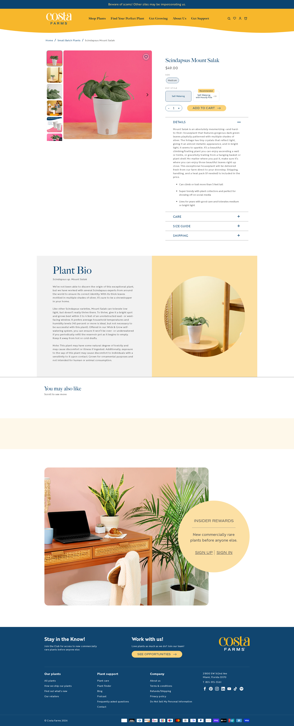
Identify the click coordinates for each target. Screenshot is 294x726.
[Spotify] (241, 689)
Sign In (224, 552)
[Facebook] (205, 689)
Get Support (200, 18)
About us (155, 680)
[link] (58, 18)
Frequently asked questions (113, 701)
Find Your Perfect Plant (127, 18)
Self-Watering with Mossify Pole (206, 96)
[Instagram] (217, 689)
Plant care (103, 680)
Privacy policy (158, 696)
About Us (179, 18)
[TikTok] (235, 689)
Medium (172, 80)
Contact (101, 706)
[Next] (147, 94)
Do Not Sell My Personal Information (171, 701)
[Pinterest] (211, 689)
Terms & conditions (161, 686)
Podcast (102, 696)
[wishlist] (234, 18)
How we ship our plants (58, 686)
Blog (99, 691)
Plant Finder (104, 686)
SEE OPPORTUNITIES (154, 654)
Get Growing (158, 18)
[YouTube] (229, 689)
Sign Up (204, 552)
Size (167, 74)
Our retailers (51, 696)
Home (49, 40)
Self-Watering (178, 96)
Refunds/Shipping (160, 691)
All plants (50, 680)
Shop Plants (97, 18)
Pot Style (171, 88)
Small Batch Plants (69, 40)
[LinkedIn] (223, 689)
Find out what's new (55, 691)
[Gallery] (99, 95)
